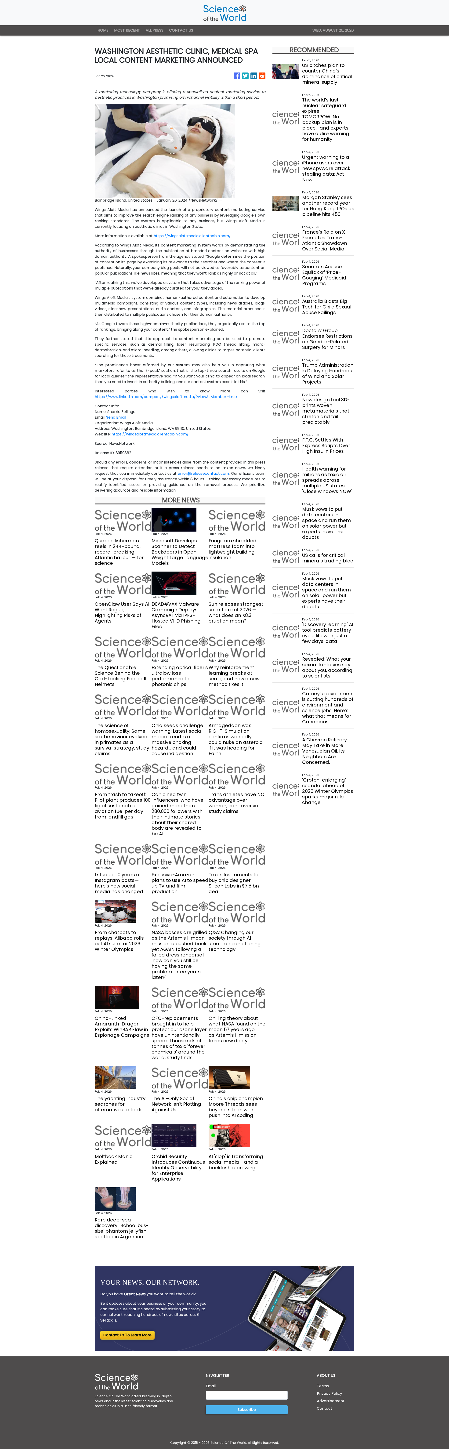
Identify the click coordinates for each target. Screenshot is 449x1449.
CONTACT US (181, 30)
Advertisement (330, 1401)
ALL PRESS (154, 30)
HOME (103, 30)
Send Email (116, 417)
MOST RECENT (127, 30)
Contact (324, 1408)
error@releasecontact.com (203, 473)
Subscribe (247, 1409)
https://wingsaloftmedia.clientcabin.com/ (192, 236)
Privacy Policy (329, 1393)
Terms (323, 1386)
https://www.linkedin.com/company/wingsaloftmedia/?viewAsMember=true (166, 396)
